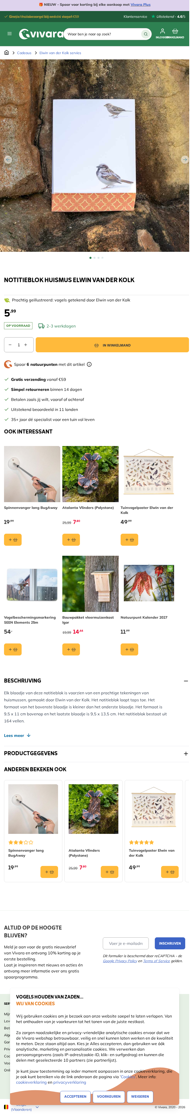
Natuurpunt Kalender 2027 (144, 617)
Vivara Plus (141, 4)
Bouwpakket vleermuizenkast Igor (88, 620)
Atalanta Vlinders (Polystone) (88, 507)
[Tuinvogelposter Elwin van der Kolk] (149, 474)
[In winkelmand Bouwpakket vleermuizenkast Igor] (71, 649)
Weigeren (140, 1097)
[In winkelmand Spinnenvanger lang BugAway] (13, 540)
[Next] (185, 160)
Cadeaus (24, 53)
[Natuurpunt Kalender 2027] (149, 584)
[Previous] (8, 160)
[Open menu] (9, 33)
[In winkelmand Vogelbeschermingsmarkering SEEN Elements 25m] (13, 649)
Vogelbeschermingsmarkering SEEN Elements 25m (30, 620)
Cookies (128, 1076)
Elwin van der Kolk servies (60, 53)
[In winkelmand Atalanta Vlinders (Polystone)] (71, 540)
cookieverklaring (32, 1082)
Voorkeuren (109, 1097)
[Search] (145, 34)
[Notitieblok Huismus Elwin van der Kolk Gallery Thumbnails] (96, 258)
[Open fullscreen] (96, 155)
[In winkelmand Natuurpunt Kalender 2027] (129, 649)
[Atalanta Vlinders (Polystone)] (90, 474)
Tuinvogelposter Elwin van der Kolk (147, 510)
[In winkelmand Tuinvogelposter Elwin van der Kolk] (129, 540)
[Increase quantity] (29, 344)
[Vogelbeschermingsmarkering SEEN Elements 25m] (32, 584)
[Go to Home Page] (6, 52)
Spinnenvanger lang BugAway (31, 507)
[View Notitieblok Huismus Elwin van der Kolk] (90, 258)
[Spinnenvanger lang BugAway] (32, 474)
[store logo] (41, 34)
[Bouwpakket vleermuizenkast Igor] (90, 584)
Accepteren (75, 1097)
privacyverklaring (69, 1082)
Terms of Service (156, 961)
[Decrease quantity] (8, 344)
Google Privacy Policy (120, 961)
